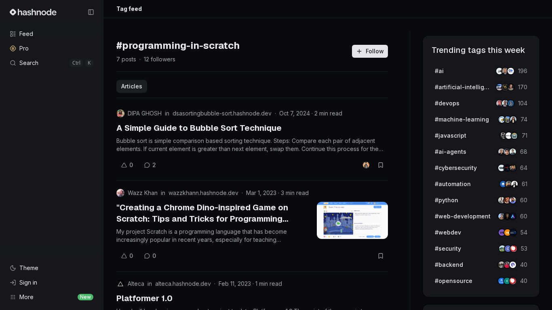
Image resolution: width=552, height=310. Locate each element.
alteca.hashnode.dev (183, 283)
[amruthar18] (513, 119)
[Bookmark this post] (380, 165)
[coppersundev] (514, 249)
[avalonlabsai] (513, 216)
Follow (375, 51)
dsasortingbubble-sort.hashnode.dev (222, 113)
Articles (131, 86)
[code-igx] (513, 200)
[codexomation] (511, 71)
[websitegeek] (513, 232)
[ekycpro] (513, 265)
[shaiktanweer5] (513, 168)
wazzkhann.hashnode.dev (203, 192)
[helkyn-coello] (513, 152)
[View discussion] (366, 165)
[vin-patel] (511, 87)
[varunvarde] (511, 103)
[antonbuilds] (514, 184)
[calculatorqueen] (514, 136)
